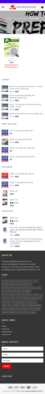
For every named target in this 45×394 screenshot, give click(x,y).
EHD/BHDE (25, 298)
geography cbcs (22, 302)
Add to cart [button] (11, 66)
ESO (13, 302)
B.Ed (22, 281)
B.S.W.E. (29, 281)
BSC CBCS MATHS (24, 291)
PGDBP (23, 305)
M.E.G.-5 (11, 61)
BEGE (17, 288)
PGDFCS (19, 309)
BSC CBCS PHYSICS (8, 295)
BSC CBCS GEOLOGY (9, 291)
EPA (3, 302)
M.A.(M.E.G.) (20, 18)
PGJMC (32, 313)
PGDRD (11, 313)
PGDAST (16, 305)
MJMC (4, 305)
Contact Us (6, 334)
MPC (10, 305)
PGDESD (5, 309)
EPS (8, 302)
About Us (5, 329)
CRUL (13, 298)
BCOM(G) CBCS (7, 288)
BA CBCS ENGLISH (8, 285)
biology (33, 288)
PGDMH (4, 313)
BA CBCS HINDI (22, 285)
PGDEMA (38, 305)
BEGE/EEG (25, 288)
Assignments (7, 331)
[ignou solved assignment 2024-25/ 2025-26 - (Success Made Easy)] (23, 7)
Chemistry (5, 298)
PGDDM (30, 305)
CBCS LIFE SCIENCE (24, 295)
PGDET (12, 309)
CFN (40, 295)
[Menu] (3, 7)
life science (32, 302)
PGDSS (26, 313)
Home (9, 18)
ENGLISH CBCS (36, 298)
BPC (39, 288)
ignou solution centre (34, 391)
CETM (35, 295)
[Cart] (42, 7)
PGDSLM (19, 313)
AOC (17, 281)
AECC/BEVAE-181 (8, 281)
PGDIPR (37, 309)
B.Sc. (36, 281)
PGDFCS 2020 (28, 309)
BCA (30, 285)
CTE (18, 298)
